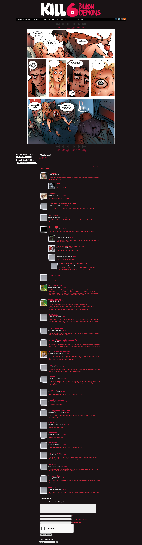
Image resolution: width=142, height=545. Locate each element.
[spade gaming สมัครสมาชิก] (43, 416)
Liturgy (36, 19)
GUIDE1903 (53, 315)
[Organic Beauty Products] (43, 357)
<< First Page (58, 150)
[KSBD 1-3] (71, 143)
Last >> (84, 27)
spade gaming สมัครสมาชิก (59, 411)
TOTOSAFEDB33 (55, 328)
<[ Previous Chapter (68, 150)
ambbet (51, 377)
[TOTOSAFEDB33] (43, 334)
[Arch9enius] (43, 218)
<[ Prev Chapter (68, 28)
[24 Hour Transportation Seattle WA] (43, 346)
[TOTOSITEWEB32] (43, 306)
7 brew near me (54, 453)
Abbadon (44, 157)
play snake (53, 365)
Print (73, 19)
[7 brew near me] (43, 458)
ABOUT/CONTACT (24, 19)
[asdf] (51, 186)
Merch (81, 19)
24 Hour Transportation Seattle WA (63, 340)
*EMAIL (80, 519)
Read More (53, 433)
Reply (65, 175)
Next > (78, 27)
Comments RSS (97, 166)
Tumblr (116, 19)
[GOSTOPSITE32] (43, 291)
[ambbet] (43, 382)
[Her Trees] (43, 470)
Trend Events (54, 275)
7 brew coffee (54, 476)
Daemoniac (53, 19)
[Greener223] (43, 229)
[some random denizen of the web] (43, 206)
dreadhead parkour (56, 400)
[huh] (51, 257)
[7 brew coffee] (43, 482)
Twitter (119, 19)
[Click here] (43, 448)
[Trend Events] (43, 281)
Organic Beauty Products (59, 352)
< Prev (63, 27)
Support (64, 19)
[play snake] (43, 371)
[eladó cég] (43, 395)
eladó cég (52, 390)
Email (121, 19)
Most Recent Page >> (84, 150)
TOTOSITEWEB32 (56, 300)
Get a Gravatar (83, 519)
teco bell (52, 488)
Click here (52, 443)
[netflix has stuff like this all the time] (51, 248)
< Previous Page (63, 150)
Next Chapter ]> (73, 28)
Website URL (76, 522)
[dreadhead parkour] (43, 406)
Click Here (52, 423)
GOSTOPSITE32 (55, 285)
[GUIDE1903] (43, 320)
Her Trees (52, 464)
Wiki (44, 19)
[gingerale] (43, 175)
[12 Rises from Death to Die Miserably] (54, 266)
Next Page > (78, 150)
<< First (58, 27)
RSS (124, 19)
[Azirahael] (43, 196)
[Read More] (43, 438)
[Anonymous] (51, 238)
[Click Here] (43, 428)
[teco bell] (43, 493)
